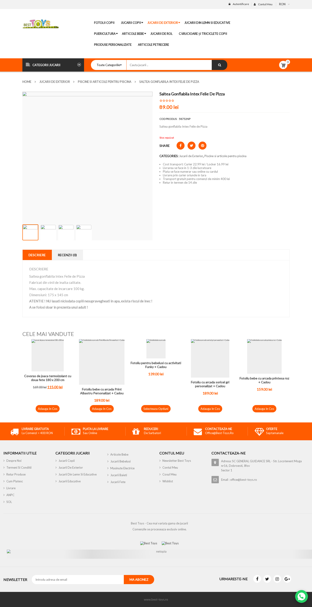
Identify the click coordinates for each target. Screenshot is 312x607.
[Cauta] (219, 65)
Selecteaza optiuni (155, 409)
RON (282, 4)
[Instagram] (277, 579)
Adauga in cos (47, 409)
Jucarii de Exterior (54, 81)
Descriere (37, 255)
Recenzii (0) (67, 255)
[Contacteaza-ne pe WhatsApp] (301, 596)
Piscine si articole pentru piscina (104, 81)
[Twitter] (267, 579)
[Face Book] (257, 579)
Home (26, 81)
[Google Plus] (287, 579)
